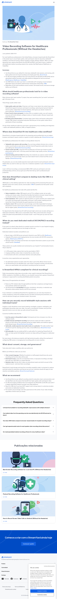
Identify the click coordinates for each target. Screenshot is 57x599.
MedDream (17, 80)
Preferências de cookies (10, 589)
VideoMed (23, 80)
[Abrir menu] (54, 2)
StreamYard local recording (22, 111)
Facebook (15, 579)
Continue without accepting (49, 566)
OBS (45, 83)
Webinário (6, 578)
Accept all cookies (42, 591)
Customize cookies (42, 594)
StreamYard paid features (27, 371)
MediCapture (9, 80)
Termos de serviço (6, 586)
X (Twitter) (24, 579)
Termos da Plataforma (20, 586)
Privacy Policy (33, 588)
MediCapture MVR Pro (16, 239)
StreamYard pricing (47, 137)
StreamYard (43, 74)
